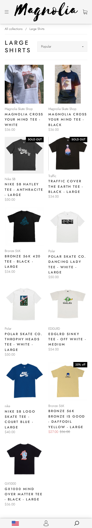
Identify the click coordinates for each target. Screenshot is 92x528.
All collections (13, 29)
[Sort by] (62, 46)
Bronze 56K (13, 250)
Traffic (52, 176)
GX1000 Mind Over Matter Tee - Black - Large (24, 494)
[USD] (15, 523)
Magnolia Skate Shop (19, 108)
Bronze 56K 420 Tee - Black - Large (23, 261)
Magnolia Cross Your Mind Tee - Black (67, 119)
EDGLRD (54, 328)
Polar (51, 251)
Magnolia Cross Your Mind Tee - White (24, 119)
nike (7, 406)
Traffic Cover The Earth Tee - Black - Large (65, 186)
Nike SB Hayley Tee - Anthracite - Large (24, 189)
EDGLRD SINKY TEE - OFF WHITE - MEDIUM (67, 339)
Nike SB (10, 179)
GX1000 (10, 483)
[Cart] (85, 11)
